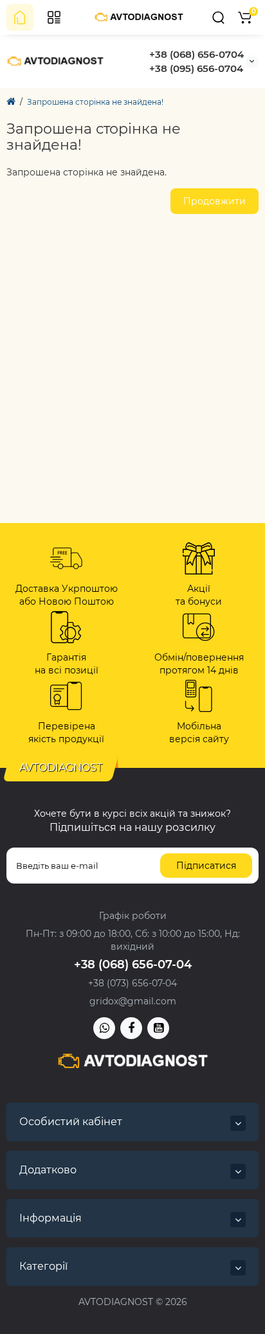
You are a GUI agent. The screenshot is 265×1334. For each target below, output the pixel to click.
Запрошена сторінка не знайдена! (95, 102)
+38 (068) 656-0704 (196, 54)
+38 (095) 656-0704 (196, 68)
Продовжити (214, 201)
